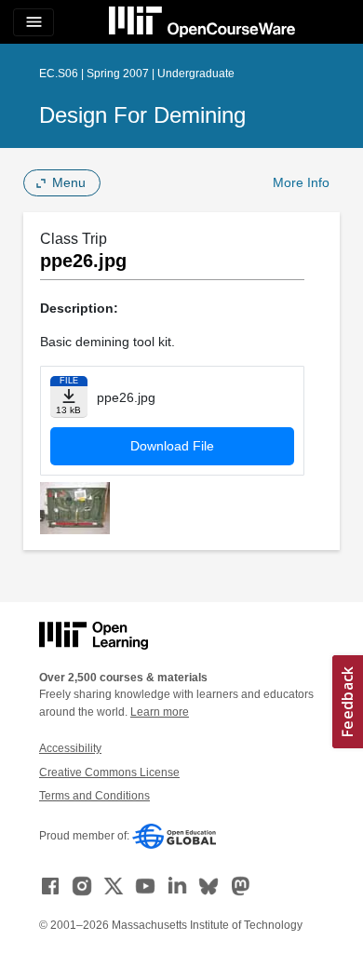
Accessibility (70, 748)
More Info (301, 182)
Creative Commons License (109, 772)
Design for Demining (142, 115)
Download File (172, 445)
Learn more (159, 712)
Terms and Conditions (94, 795)
